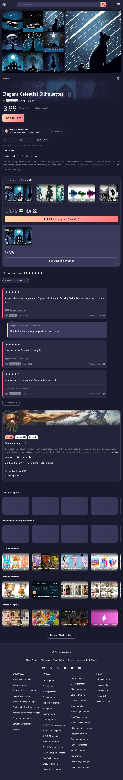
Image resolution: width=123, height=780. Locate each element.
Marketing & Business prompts (26, 712)
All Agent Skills (103, 679)
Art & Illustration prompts (24, 690)
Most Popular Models (22, 679)
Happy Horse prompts (80, 767)
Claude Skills (102, 685)
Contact (35, 660)
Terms (71, 660)
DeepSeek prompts (51, 758)
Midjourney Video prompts (82, 728)
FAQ (28, 660)
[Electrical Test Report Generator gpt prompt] (104, 618)
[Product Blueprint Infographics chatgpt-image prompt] (45, 590)
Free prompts (49, 697)
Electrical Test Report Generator (102, 625)
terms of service (36, 145)
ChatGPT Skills (102, 690)
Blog (55, 660)
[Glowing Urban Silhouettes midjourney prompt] (81, 193)
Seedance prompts (79, 733)
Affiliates (93, 660)
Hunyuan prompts (79, 745)
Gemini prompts (78, 695)
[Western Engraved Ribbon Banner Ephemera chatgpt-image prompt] (104, 590)
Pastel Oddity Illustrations (72, 569)
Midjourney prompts (51, 703)
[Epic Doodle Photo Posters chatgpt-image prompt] (45, 562)
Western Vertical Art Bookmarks (72, 597)
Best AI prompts (20, 685)
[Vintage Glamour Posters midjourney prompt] (50, 193)
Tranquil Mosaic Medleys (19, 388)
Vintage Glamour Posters (44, 200)
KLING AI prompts (51, 736)
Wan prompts (76, 756)
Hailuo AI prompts (51, 741)
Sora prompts (49, 708)
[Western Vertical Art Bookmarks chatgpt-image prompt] (74, 590)
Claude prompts (78, 684)
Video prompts (49, 691)
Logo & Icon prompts (22, 696)
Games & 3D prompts (22, 724)
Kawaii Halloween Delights (19, 359)
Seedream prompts (79, 739)
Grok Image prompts (80, 711)
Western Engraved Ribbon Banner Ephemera (102, 597)
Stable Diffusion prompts (54, 753)
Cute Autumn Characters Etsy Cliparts (9, 597)
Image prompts (50, 680)
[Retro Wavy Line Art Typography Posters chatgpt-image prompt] (15, 562)
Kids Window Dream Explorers (72, 625)
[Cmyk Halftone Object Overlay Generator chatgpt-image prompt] (104, 562)
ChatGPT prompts (50, 764)
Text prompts (48, 686)
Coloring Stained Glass (18, 310)
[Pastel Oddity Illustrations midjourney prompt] (74, 562)
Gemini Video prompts (81, 722)
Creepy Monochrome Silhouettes (107, 200)
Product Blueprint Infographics (43, 597)
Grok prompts (77, 706)
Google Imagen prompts (53, 747)
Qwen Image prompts (80, 761)
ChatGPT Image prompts (54, 725)
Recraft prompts (78, 750)
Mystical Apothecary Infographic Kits (14, 625)
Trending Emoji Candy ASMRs (43, 625)
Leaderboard (81, 660)
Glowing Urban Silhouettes (75, 200)
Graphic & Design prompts (24, 701)
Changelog (45, 660)
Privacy (62, 660)
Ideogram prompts (79, 689)
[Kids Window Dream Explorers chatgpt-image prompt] (74, 618)
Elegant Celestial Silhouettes (16, 243)
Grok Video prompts (79, 717)
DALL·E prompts (50, 719)
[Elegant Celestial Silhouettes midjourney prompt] (18, 236)
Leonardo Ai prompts (52, 769)
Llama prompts (77, 678)
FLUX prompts (49, 714)
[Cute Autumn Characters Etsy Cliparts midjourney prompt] (15, 590)
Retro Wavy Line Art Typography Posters (14, 569)
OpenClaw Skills (103, 701)
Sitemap (16, 729)
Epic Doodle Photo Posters (43, 569)
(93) (33, 101)
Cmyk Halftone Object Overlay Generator (102, 569)
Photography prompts (22, 718)
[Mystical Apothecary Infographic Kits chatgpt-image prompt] (15, 618)
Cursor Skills (101, 696)
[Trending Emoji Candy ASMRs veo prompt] (45, 618)
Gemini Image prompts (53, 730)
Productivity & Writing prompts (26, 707)
